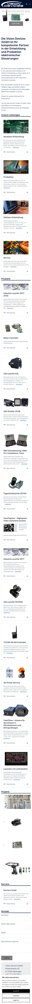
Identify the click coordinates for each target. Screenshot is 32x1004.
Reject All (16, 1000)
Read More (16, 23)
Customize (16, 995)
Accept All (16, 991)
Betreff (3, 933)
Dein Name (4, 915)
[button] (26, 4)
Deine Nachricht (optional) (9, 941)
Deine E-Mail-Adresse (8, 924)
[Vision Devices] (12, 4)
